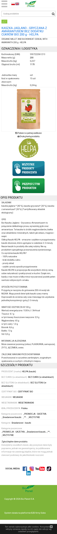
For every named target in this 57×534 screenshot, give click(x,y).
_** (48, 432)
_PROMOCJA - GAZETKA (13, 432)
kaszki (28, 423)
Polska (24, 408)
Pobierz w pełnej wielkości (29, 133)
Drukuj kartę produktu (29, 136)
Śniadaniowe (17, 423)
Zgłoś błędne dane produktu (14, 441)
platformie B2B (27, 513)
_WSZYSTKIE (7, 435)
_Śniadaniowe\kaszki (36, 432)
